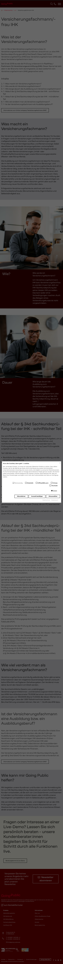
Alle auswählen (53, 496)
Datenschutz (46, 500)
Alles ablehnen (21, 496)
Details (55, 490)
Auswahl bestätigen (37, 496)
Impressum (54, 500)
